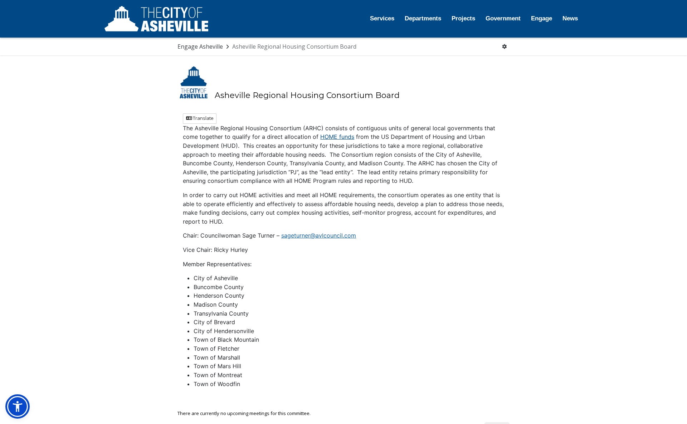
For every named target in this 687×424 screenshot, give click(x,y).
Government (503, 18)
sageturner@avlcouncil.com (318, 235)
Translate (203, 118)
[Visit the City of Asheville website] (156, 19)
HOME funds (337, 136)
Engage (541, 18)
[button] (17, 406)
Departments (423, 18)
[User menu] (505, 46)
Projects (463, 18)
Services (382, 18)
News (570, 18)
